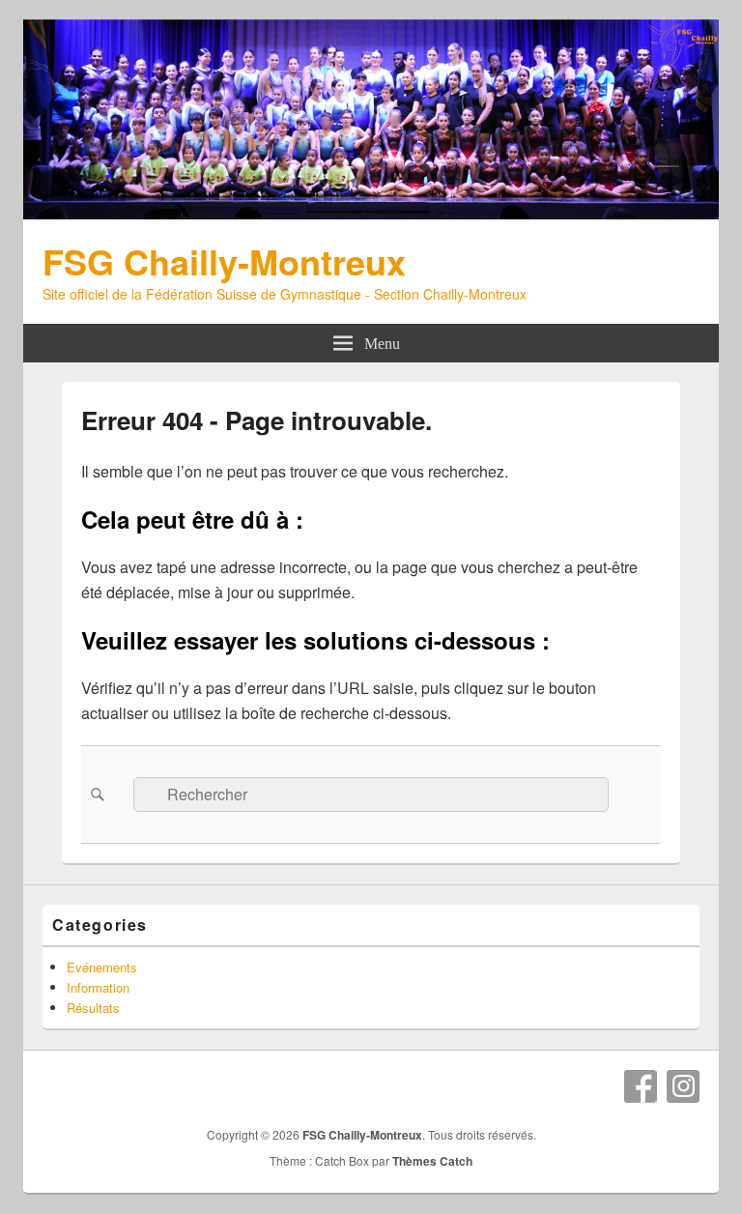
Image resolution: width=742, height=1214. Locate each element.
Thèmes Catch (432, 1161)
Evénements (102, 967)
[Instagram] (683, 1086)
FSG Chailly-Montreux (224, 261)
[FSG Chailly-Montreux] (371, 213)
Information (98, 987)
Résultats (93, 1007)
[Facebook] (640, 1086)
